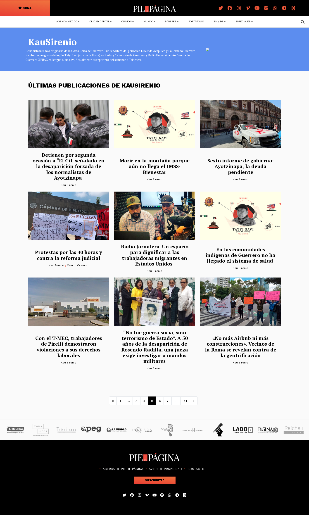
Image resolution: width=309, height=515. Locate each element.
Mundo (148, 21)
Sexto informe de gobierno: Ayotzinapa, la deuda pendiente (240, 166)
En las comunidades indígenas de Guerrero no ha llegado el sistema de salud (240, 255)
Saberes (170, 21)
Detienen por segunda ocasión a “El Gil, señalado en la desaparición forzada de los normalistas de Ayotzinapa (69, 166)
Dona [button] (26, 8)
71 (185, 401)
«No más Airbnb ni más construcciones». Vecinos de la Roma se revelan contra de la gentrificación (240, 346)
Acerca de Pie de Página (123, 469)
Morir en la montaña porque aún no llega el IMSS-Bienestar (155, 166)
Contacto (196, 469)
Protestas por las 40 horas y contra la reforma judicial (68, 255)
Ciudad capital (99, 21)
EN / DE (218, 21)
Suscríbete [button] (154, 480)
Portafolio (196, 21)
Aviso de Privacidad (165, 469)
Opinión (126, 21)
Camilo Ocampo (77, 265)
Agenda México (66, 21)
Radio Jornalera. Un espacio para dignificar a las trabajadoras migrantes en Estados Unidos (154, 255)
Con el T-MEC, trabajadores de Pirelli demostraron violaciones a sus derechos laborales (68, 346)
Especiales (243, 21)
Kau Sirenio (68, 185)
